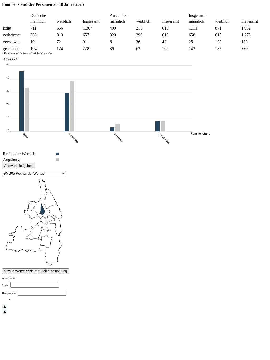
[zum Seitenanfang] (4, 308)
